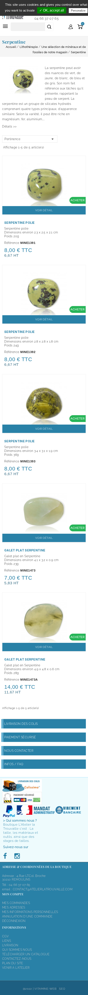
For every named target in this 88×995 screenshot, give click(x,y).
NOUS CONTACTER (18, 750)
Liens (6, 940)
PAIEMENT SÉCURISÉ (20, 737)
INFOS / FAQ (13, 764)
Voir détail (44, 210)
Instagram (17, 856)
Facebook (6, 856)
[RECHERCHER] (49, 27)
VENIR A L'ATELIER (16, 967)
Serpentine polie (19, 222)
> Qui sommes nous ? (20, 820)
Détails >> (9, 126)
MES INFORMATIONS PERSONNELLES (30, 912)
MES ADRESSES (13, 907)
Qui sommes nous (17, 949)
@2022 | (29, 988)
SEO (62, 988)
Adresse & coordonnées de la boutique (37, 867)
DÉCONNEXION (13, 921)
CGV (5, 936)
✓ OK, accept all (51, 10)
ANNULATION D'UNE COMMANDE (27, 916)
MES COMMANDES (16, 903)
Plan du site (12, 963)
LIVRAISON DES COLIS (21, 723)
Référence (11, 243)
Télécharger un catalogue (26, 954)
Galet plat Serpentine (24, 550)
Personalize (78, 10)
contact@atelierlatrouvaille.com (42, 889)
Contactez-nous (16, 958)
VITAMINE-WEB (45, 988)
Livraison (10, 945)
